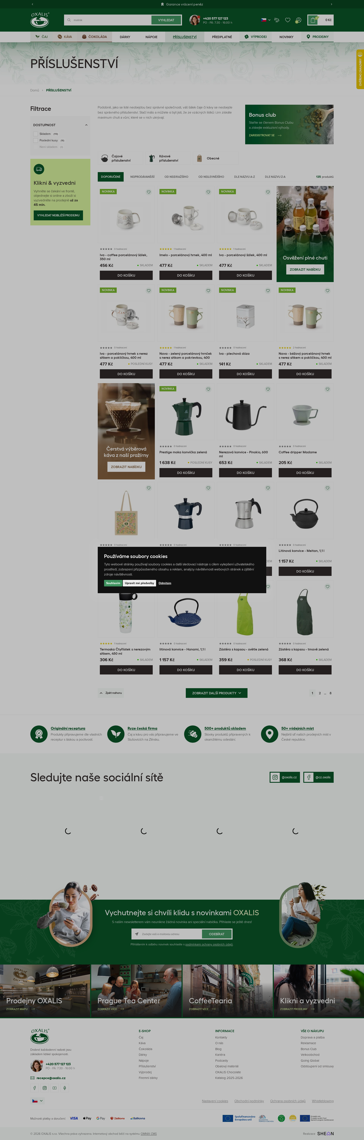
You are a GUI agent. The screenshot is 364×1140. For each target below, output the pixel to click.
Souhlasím (113, 583)
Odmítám (165, 583)
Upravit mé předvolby (139, 583)
